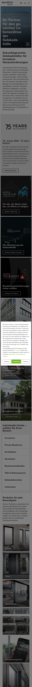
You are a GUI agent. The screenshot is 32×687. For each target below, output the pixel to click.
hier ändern (17, 350)
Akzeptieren (16, 361)
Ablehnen (6, 361)
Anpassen (26, 361)
